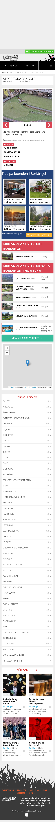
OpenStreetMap (30, 387)
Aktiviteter (21, 72)
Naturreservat (10, 576)
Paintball (7, 581)
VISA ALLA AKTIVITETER (26, 338)
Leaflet (11, 387)
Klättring (8, 508)
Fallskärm (8, 474)
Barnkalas (8, 423)
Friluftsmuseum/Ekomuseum (17, 480)
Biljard (6, 429)
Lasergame (8, 525)
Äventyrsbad (9, 412)
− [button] (7, 353)
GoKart (6, 485)
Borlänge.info (8, 72)
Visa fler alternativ (37, 235)
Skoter (6, 626)
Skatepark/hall (10, 621)
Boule (6, 440)
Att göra (11, 65)
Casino (6, 452)
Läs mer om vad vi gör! (39, 804)
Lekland (7, 536)
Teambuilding (9, 638)
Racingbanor (9, 593)
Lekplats (7, 542)
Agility (6, 401)
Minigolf (7, 559)
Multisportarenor (12, 564)
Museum (7, 570)
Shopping (7, 609)
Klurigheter (9, 514)
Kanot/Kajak (9, 502)
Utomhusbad (9, 643)
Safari (6, 598)
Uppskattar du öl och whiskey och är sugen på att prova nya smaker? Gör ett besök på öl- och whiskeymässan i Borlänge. (38, 710)
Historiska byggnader (14, 497)
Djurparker (8, 469)
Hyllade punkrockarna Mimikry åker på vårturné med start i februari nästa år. (11, 751)
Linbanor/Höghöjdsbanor (16, 547)
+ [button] (7, 348)
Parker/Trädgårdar (12, 587)
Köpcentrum (9, 519)
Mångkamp (8, 553)
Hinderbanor (9, 491)
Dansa (6, 457)
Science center (10, 604)
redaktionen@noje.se (33, 811)
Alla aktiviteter (14, 661)
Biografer (8, 435)
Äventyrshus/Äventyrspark (16, 418)
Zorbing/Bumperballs (13, 655)
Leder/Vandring (11, 531)
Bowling (7, 446)
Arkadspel (8, 407)
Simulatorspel (10, 615)
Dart (5, 463)
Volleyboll (8, 649)
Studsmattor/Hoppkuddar (16, 632)
